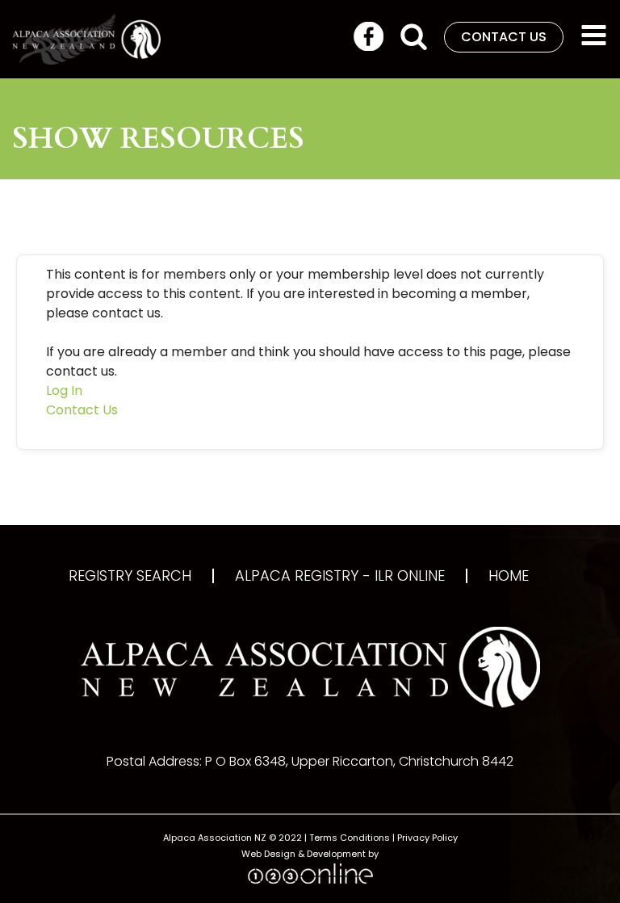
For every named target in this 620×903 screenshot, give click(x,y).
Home (508, 576)
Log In (64, 390)
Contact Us (82, 410)
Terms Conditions (349, 837)
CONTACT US (504, 36)
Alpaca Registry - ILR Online (340, 576)
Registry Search (130, 576)
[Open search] (414, 36)
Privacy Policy (427, 837)
